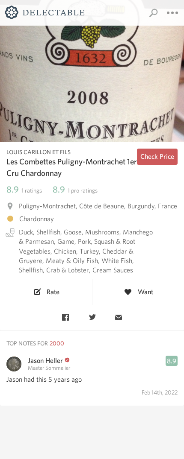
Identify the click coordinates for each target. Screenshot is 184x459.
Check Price (157, 156)
